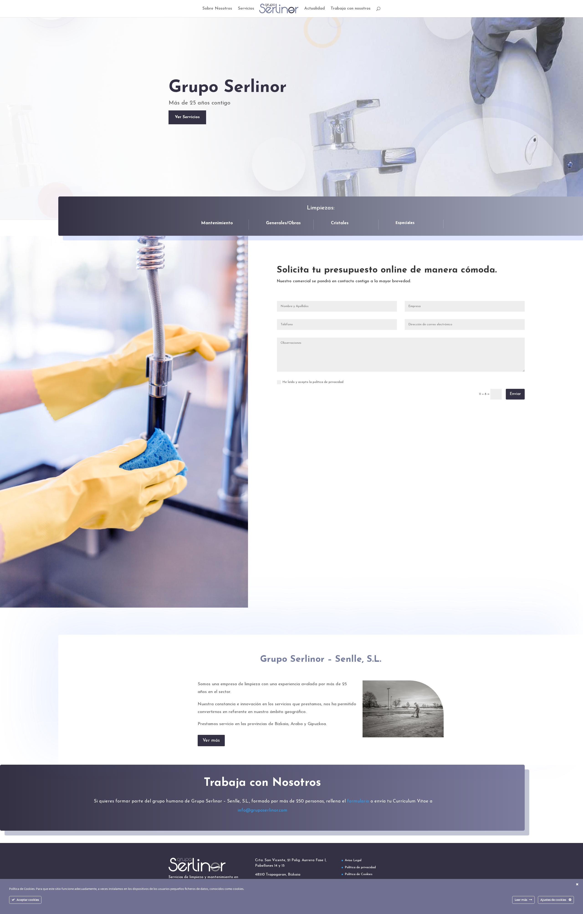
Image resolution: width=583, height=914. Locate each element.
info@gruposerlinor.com (262, 810)
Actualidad (314, 9)
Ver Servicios (187, 117)
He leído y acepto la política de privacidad (312, 382)
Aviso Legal (353, 860)
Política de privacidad (360, 867)
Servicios (246, 9)
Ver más (211, 740)
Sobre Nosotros (217, 9)
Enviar (515, 394)
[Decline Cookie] (577, 884)
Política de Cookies (358, 874)
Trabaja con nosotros (351, 9)
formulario (359, 801)
